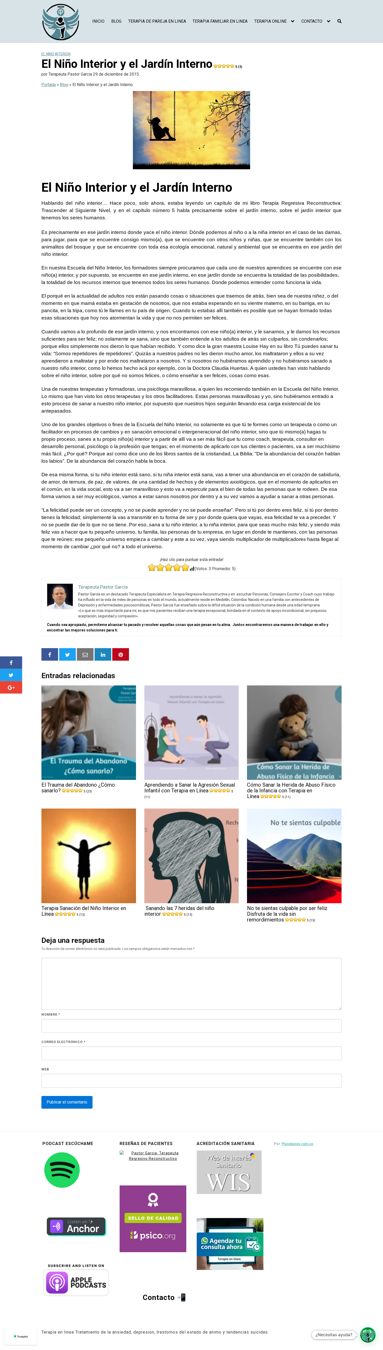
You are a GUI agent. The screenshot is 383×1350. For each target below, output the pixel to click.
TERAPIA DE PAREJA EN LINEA (157, 21)
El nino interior (56, 54)
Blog (64, 84)
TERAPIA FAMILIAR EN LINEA (220, 21)
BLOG (116, 21)
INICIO (98, 21)
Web (45, 1069)
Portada (48, 84)
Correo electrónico (63, 1042)
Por (293, 1144)
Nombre (50, 1014)
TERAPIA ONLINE (270, 21)
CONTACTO (311, 21)
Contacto (159, 1297)
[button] (368, 1335)
